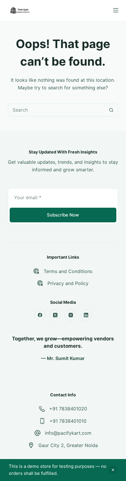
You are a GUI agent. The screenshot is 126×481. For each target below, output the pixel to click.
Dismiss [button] (112, 469)
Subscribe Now (63, 215)
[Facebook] (39, 314)
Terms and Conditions (68, 271)
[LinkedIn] (86, 314)
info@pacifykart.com (68, 433)
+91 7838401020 (68, 409)
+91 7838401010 (68, 421)
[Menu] (115, 10)
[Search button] (111, 110)
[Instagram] (70, 314)
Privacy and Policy (67, 283)
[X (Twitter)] (55, 314)
